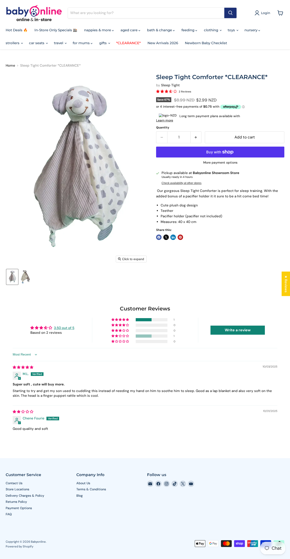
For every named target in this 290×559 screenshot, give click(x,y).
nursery (251, 30)
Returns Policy (16, 502)
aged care (129, 30)
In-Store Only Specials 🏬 (55, 30)
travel (59, 43)
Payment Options (19, 508)
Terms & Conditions (91, 489)
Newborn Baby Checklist (206, 43)
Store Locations (17, 489)
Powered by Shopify (19, 546)
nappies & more (98, 30)
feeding (188, 30)
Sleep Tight (170, 85)
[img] (23, 367)
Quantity (162, 127)
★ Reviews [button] (286, 283)
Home (10, 66)
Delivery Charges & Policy (25, 496)
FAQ (9, 514)
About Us (83, 483)
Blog (79, 496)
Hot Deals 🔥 (17, 30)
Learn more (164, 120)
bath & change (160, 30)
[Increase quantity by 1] (196, 137)
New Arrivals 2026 (162, 43)
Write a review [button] (238, 330)
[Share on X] (166, 237)
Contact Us (14, 483)
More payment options (220, 162)
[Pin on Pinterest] (180, 237)
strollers (13, 43)
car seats (37, 43)
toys (232, 30)
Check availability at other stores (181, 183)
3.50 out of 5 (64, 328)
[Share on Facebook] (159, 237)
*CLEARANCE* (128, 43)
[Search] (230, 13)
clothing (211, 30)
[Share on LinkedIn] (173, 237)
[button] (263, 13)
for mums (82, 43)
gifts (103, 43)
